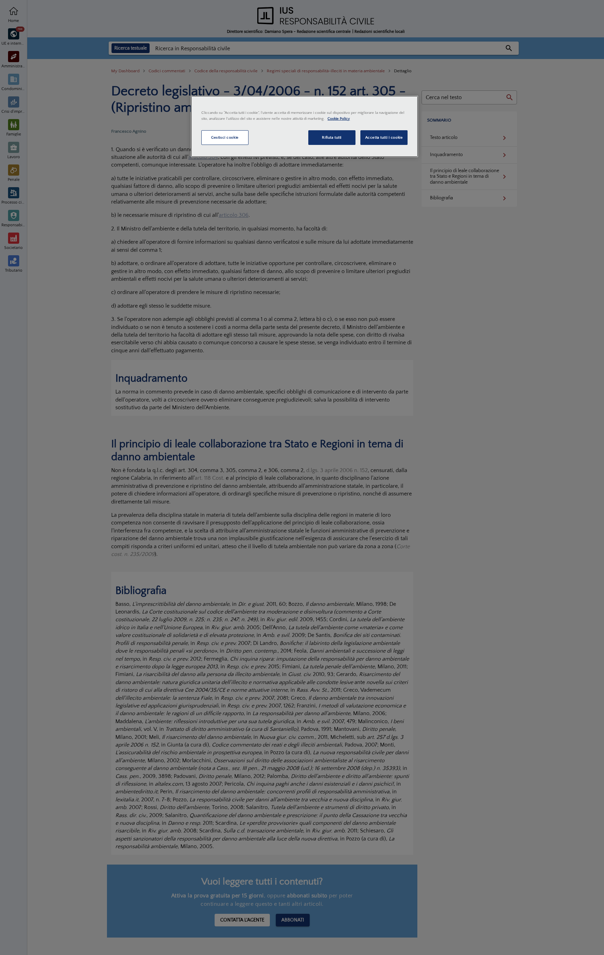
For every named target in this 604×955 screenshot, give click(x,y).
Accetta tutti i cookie (384, 137)
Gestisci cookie (225, 137)
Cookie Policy (339, 118)
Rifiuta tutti (331, 137)
